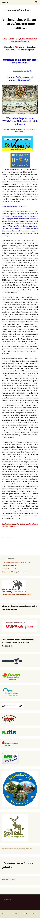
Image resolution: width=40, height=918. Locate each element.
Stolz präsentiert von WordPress (26, 914)
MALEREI (12, 879)
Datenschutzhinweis (8, 914)
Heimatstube (6, 565)
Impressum (7, 900)
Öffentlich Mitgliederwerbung (11, 562)
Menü (4, 2)
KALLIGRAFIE (6, 879)
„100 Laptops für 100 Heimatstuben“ (16, 594)
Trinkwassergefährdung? (9, 572)
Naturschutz (5, 569)
